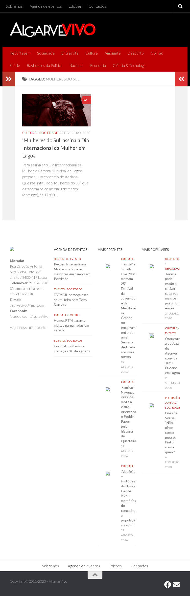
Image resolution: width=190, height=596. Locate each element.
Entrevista (70, 53)
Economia (98, 65)
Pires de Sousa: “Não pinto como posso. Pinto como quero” (171, 432)
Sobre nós (14, 6)
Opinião (157, 53)
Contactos (97, 6)
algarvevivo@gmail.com (27, 305)
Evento (75, 258)
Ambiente (113, 53)
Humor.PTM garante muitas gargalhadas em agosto (71, 325)
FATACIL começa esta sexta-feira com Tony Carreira (71, 299)
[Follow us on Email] (176, 584)
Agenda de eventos (46, 6)
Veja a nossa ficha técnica (28, 327)
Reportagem (20, 53)
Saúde (15, 65)
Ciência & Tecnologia (129, 65)
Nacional (76, 65)
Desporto (136, 53)
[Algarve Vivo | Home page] (52, 29)
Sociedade (46, 53)
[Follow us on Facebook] (167, 584)
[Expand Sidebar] (8, 79)
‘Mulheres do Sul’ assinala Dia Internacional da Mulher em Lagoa (55, 148)
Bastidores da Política (45, 65)
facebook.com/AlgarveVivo (29, 316)
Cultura (91, 53)
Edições (75, 6)
